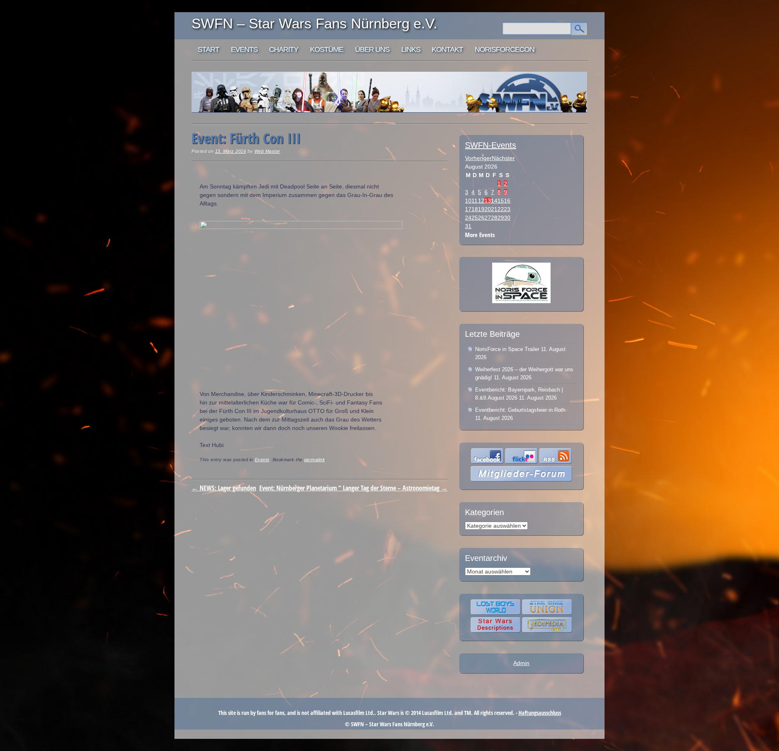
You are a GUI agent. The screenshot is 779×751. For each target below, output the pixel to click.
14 (494, 200)
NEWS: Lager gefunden (224, 488)
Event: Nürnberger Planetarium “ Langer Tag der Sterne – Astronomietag (353, 488)
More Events (480, 235)
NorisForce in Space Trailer (507, 349)
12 (481, 200)
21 (494, 209)
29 (500, 217)
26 (481, 217)
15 (500, 200)
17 (468, 209)
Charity (283, 49)
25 (474, 217)
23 (507, 209)
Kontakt (447, 49)
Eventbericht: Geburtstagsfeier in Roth (520, 410)
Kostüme (326, 49)
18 (474, 209)
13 (487, 200)
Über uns (372, 49)
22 (500, 209)
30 (507, 217)
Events (244, 49)
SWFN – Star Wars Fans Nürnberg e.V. (314, 23)
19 (481, 209)
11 (474, 200)
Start (208, 49)
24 (468, 217)
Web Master (267, 151)
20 (487, 209)
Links (410, 49)
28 (494, 217)
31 (468, 226)
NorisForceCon (504, 49)
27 (487, 217)
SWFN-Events (490, 145)
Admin (521, 663)
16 (507, 200)
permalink (314, 459)
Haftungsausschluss (540, 713)
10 (468, 200)
